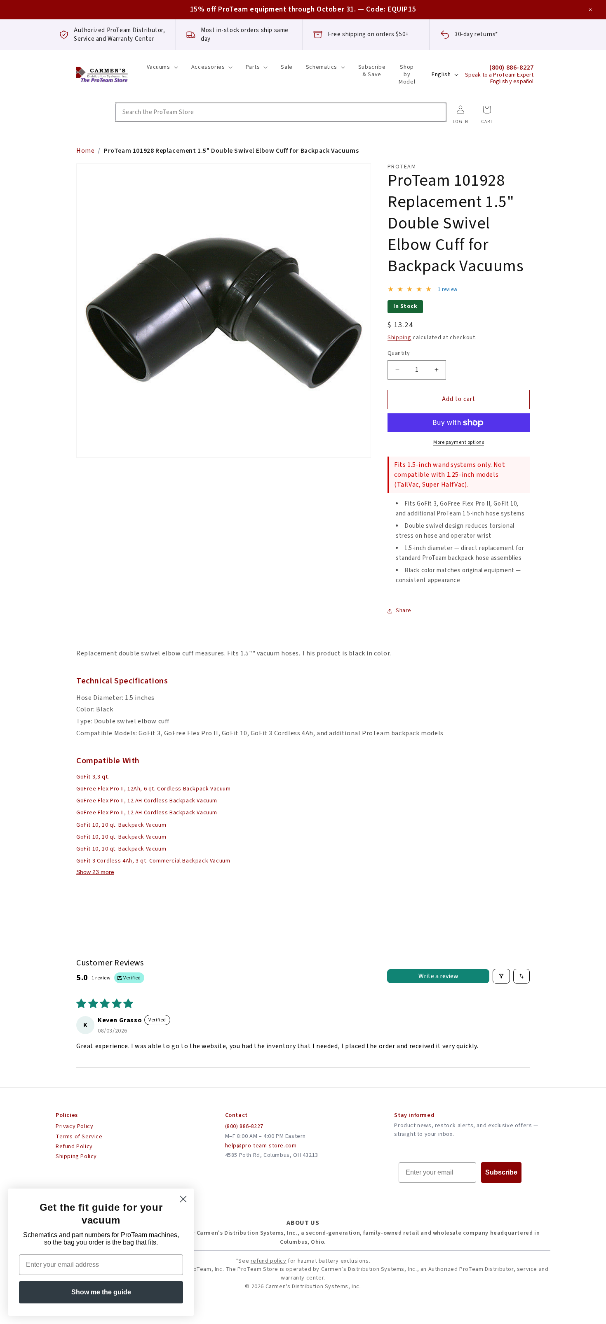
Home (85, 150)
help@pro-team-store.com (261, 1146)
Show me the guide (101, 1292)
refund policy (269, 1261)
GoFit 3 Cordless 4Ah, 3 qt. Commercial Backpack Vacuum (153, 861)
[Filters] (501, 976)
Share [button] (403, 610)
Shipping (399, 337)
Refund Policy (74, 1146)
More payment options (458, 442)
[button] (162, 67)
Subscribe (501, 1172)
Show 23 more (95, 872)
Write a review (438, 976)
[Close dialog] (183, 1199)
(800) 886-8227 (244, 1126)
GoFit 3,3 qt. (92, 777)
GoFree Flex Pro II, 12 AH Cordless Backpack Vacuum (146, 801)
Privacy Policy (74, 1126)
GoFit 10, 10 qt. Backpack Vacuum (121, 825)
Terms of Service (79, 1137)
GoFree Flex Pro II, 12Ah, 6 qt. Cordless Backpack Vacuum (153, 789)
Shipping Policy (76, 1156)
